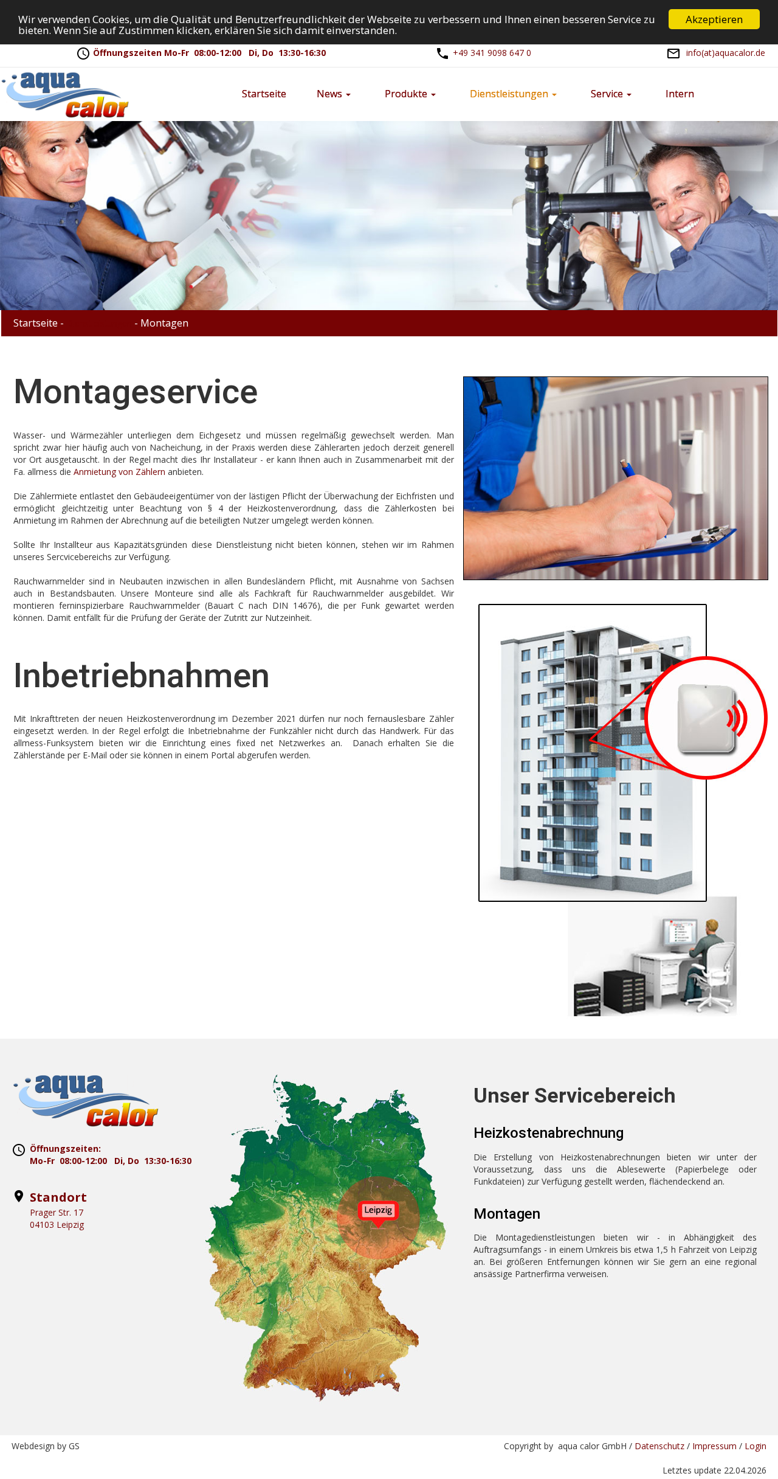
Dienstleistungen (99, 323)
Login (755, 1446)
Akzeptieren (714, 19)
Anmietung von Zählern (119, 471)
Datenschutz (659, 1446)
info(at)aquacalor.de (725, 52)
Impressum (714, 1446)
